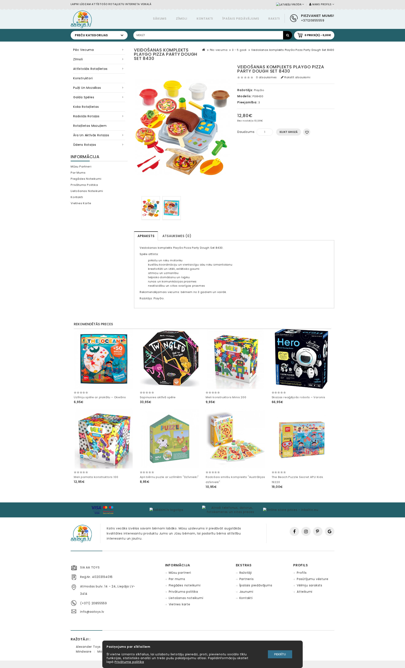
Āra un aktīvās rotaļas (91, 135)
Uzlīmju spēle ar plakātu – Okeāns (100, 397)
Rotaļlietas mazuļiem (90, 126)
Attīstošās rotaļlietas (90, 69)
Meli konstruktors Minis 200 (226, 397)
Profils (302, 573)
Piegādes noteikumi (86, 179)
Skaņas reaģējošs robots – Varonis (298, 397)
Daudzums (245, 132)
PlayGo (259, 90)
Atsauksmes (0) (176, 236)
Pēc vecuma (83, 50)
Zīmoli (181, 18)
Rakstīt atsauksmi (297, 77)
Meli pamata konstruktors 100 (96, 477)
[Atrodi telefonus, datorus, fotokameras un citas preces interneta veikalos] (230, 509)
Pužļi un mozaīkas (87, 88)
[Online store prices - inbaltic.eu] (290, 509)
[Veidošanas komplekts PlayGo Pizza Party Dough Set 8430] (151, 208)
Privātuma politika (84, 185)
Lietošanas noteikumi (87, 191)
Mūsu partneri (81, 167)
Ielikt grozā (288, 132)
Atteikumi (304, 592)
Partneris (246, 579)
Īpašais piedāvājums (240, 18)
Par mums (78, 173)
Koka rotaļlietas (86, 107)
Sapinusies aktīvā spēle (158, 397)
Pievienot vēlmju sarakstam (306, 132)
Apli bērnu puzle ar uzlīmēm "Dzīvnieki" (169, 477)
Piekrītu (280, 654)
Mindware (83, 651)
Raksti (274, 18)
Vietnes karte (81, 203)
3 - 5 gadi (239, 50)
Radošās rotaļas (86, 116)
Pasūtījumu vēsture (312, 579)
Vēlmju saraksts (309, 585)
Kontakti (205, 18)
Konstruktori (83, 78)
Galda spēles (83, 97)
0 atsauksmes (266, 77)
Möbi (101, 651)
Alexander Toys (88, 647)
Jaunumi (246, 592)
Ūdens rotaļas (84, 145)
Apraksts (146, 236)
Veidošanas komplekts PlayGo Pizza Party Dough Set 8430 (292, 50)
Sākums (160, 18)
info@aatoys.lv (92, 612)
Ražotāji (245, 573)
